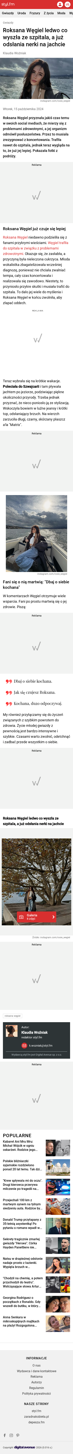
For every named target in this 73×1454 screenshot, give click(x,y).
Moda (61, 13)
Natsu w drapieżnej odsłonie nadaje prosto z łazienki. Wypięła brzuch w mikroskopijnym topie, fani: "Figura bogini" (23, 1263)
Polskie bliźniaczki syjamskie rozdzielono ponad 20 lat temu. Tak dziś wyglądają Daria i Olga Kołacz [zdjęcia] (22, 1165)
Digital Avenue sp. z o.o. (49, 1054)
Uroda (22, 13)
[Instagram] (11, 1436)
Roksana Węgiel (15, 237)
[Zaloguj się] (60, 4)
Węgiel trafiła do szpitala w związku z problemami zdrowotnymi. (35, 248)
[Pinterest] (18, 1436)
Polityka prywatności (36, 1393)
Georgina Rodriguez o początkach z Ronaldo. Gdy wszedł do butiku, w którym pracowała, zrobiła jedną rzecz (22, 1302)
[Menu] (67, 4)
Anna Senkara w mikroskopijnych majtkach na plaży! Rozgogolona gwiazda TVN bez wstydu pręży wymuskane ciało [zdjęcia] (21, 1321)
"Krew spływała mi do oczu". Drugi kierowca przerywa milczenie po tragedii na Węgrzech (22, 1185)
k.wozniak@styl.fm (40, 1045)
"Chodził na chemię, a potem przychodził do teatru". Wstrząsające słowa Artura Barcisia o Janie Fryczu (23, 1282)
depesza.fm (36, 1422)
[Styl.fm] (10, 4)
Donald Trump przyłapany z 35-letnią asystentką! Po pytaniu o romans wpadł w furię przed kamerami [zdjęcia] (22, 1224)
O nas (36, 1365)
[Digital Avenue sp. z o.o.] (24, 1447)
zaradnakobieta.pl (36, 1416)
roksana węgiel (12, 1016)
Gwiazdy (8, 13)
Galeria (32, 916)
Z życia (49, 13)
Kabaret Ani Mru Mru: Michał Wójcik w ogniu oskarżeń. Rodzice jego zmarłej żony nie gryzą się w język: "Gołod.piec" (23, 1146)
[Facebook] (4, 1436)
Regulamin (36, 1388)
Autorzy (36, 1382)
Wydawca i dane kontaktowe (36, 1371)
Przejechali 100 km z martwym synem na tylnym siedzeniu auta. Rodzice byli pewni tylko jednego (22, 1204)
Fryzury (35, 13)
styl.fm (36, 1411)
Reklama (37, 1376)
